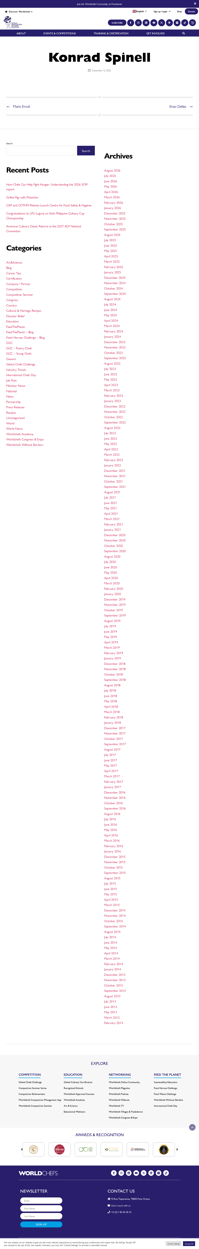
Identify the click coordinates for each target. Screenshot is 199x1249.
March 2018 (112, 711)
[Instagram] (138, 22)
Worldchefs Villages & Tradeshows (126, 1111)
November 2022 (115, 411)
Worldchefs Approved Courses (79, 1094)
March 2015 (112, 904)
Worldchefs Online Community (124, 1082)
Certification (14, 278)
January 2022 (112, 465)
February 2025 (113, 266)
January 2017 (112, 786)
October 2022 (113, 416)
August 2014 (112, 931)
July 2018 (110, 690)
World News (14, 428)
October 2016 (113, 802)
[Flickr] (177, 22)
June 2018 (110, 695)
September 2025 (115, 229)
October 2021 (113, 481)
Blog (9, 267)
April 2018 (111, 706)
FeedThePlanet (15, 326)
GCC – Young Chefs (18, 353)
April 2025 (111, 256)
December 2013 (114, 974)
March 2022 (112, 454)
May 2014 (110, 947)
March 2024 (112, 325)
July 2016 (110, 819)
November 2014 (115, 915)
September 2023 (115, 357)
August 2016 (112, 813)
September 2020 (115, 550)
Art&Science (14, 262)
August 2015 (112, 878)
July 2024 (110, 304)
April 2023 (111, 384)
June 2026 (110, 181)
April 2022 (111, 449)
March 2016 (112, 840)
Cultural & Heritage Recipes (23, 310)
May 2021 (110, 508)
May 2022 (110, 443)
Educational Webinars (74, 1111)
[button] (177, 1149)
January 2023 (112, 400)
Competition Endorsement (32, 1094)
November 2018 (115, 668)
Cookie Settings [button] (174, 1243)
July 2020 (110, 561)
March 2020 (112, 583)
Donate (191, 11)
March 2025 (112, 261)
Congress (12, 299)
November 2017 (115, 733)
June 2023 (110, 374)
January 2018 (112, 722)
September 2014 (115, 926)
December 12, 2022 (101, 70)
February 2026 (113, 202)
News (10, 396)
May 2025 (110, 250)
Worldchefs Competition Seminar (35, 1105)
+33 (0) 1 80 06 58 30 (121, 1212)
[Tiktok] (184, 22)
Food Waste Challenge (165, 1094)
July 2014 (110, 936)
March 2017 (112, 776)
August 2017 (112, 749)
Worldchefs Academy (19, 433)
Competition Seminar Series (32, 1088)
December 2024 (114, 277)
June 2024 (110, 309)
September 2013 (115, 990)
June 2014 (110, 942)
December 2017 (114, 727)
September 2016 (115, 808)
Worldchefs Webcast (119, 1100)
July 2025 (110, 239)
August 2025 (112, 234)
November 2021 (115, 475)
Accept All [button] (189, 1243)
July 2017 (110, 754)
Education (12, 321)
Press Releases (15, 407)
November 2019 (115, 604)
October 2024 (113, 288)
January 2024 (112, 336)
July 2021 (110, 497)
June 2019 (110, 631)
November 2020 (115, 540)
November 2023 (115, 347)
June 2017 (110, 760)
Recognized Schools (73, 1088)
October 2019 (113, 609)
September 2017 (115, 743)
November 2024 (115, 282)
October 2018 (113, 674)
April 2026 (111, 191)
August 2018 (112, 685)
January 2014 (112, 969)
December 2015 (114, 856)
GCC (9, 342)
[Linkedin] (146, 22)
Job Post (11, 380)
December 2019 (114, 599)
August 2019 (112, 620)
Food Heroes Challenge (165, 1088)
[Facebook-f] (130, 22)
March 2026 (112, 197)
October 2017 (113, 738)
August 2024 (112, 299)
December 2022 (114, 406)
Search (9, 143)
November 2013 (115, 979)
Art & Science (71, 1105)
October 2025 (113, 223)
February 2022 (113, 459)
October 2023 (113, 352)
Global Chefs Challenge (20, 364)
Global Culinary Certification (78, 1082)
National (11, 391)
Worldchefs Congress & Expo (25, 439)
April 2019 (111, 642)
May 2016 (110, 829)
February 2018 (113, 717)
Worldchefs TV (116, 1105)
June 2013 (110, 1006)
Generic (11, 358)
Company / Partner (18, 283)
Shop (179, 11)
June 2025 (110, 245)
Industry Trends (16, 369)
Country (11, 305)
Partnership (13, 401)
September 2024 (115, 293)
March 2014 (112, 958)
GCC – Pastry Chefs (19, 348)
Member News (15, 385)
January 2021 (112, 529)
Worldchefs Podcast (119, 1094)
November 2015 (115, 861)
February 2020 (113, 588)
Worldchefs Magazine (119, 1088)
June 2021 (110, 502)
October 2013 (113, 985)
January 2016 (112, 851)
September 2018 (115, 679)
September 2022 (115, 422)
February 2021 (113, 524)
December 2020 (114, 534)
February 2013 (113, 1022)
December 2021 (114, 470)
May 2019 (110, 636)
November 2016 (115, 797)
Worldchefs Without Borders (24, 444)
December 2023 (114, 341)
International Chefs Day (21, 374)
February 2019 (113, 652)
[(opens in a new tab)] (40, 1149)
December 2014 (114, 910)
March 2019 (112, 647)
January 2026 (112, 207)
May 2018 (110, 701)
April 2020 (111, 577)
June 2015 (110, 888)
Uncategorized (15, 417)
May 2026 (110, 186)
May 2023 (110, 379)
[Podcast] (169, 22)
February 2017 (113, 781)
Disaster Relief (15, 315)
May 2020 (110, 572)
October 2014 (113, 920)
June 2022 (110, 438)
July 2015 (110, 883)
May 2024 (110, 315)
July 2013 (110, 1001)
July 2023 (110, 368)
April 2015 (111, 899)
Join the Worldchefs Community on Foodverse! (99, 4)
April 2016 (111, 835)
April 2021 (111, 513)
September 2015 (115, 872)
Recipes (11, 412)
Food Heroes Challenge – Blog (25, 337)
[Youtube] (153, 22)
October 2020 (113, 545)
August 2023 (112, 363)
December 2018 (114, 663)
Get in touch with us (120, 1205)
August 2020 (112, 556)
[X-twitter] (161, 22)
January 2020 (112, 593)
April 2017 (111, 770)
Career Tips (13, 273)
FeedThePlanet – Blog (20, 331)
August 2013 (112, 996)
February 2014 (113, 963)
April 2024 (111, 320)
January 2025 (112, 272)
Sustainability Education (165, 1082)
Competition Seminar (19, 294)
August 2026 (112, 170)
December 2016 (114, 792)
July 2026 (110, 175)
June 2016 (110, 824)
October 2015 (113, 867)
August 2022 (112, 427)
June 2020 (110, 567)
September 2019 (115, 615)
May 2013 (110, 1012)
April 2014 (111, 953)
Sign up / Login (160, 11)
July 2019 (110, 625)
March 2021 (112, 518)
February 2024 (113, 331)
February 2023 (113, 395)
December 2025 (114, 213)
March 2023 (112, 390)
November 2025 (115, 218)
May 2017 (110, 765)
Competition (14, 289)
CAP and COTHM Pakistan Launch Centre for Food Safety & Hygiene (48, 205)
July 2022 (110, 432)
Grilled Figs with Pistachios (22, 197)
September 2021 (115, 486)
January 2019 (112, 658)
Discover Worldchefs (18, 11)
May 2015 (110, 894)
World (10, 423)
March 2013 (112, 1017)
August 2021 (112, 492)
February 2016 (113, 845)
